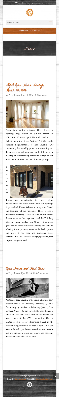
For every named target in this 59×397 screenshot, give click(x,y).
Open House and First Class (25, 268)
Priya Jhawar (14, 95)
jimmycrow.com (20, 379)
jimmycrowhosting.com (44, 379)
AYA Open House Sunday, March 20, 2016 (24, 88)
